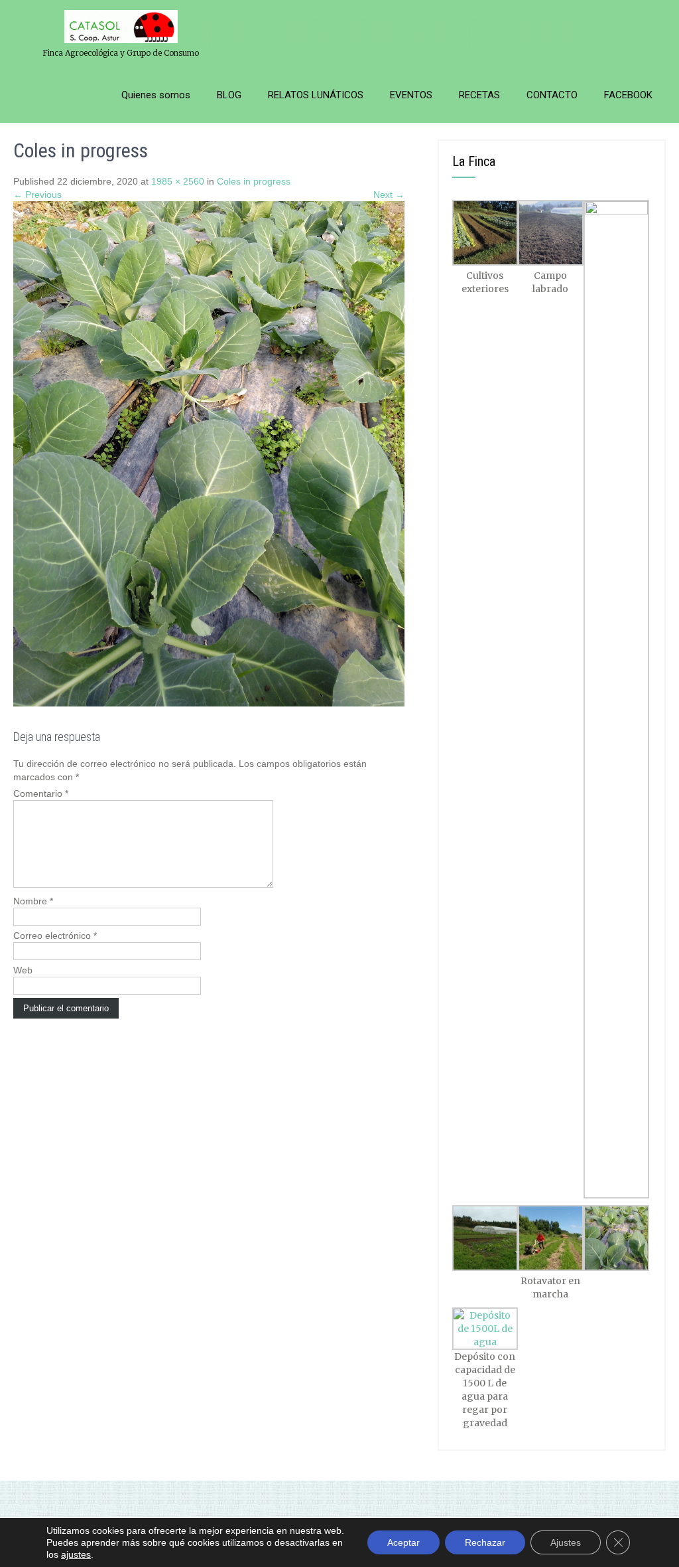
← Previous (37, 194)
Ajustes (565, 1542)
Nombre (33, 901)
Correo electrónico (55, 935)
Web (22, 970)
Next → (388, 194)
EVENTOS (411, 95)
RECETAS (479, 95)
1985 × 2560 (177, 181)
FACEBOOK (628, 95)
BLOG (229, 95)
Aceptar (403, 1542)
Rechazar (485, 1542)
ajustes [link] (76, 1554)
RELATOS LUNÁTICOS (315, 95)
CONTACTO (552, 95)
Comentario (40, 793)
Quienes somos (155, 95)
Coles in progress (253, 181)
